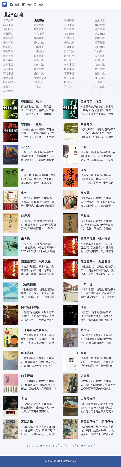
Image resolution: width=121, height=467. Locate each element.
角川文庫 (69, 77)
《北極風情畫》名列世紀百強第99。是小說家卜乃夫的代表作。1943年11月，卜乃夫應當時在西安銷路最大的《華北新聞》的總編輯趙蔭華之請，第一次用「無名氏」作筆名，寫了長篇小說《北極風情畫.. (38, 293)
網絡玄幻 (100, 33)
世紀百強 (39, 20)
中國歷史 (39, 47)
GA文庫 (38, 82)
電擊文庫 (8, 77)
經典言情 (100, 29)
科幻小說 (69, 64)
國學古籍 (8, 55)
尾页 (90, 446)
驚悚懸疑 (69, 33)
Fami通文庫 (9, 82)
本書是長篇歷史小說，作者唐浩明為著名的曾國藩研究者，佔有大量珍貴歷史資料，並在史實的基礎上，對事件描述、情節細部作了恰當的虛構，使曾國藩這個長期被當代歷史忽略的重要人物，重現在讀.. (97, 110)
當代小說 (39, 42)
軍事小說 (69, 73)
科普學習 (69, 47)
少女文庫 (100, 86)
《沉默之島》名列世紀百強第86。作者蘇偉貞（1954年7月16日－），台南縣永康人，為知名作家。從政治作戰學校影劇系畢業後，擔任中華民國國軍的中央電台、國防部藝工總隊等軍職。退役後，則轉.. (38, 430)
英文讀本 (39, 29)
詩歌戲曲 (100, 47)
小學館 (37, 86)
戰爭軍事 (39, 55)
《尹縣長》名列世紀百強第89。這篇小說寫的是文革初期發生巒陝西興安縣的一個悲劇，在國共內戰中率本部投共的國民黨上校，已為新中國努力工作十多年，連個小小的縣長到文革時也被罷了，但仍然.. (98, 385)
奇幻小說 (100, 24)
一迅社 (98, 82)
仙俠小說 (100, 64)
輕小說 (68, 60)
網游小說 (100, 60)
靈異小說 (100, 73)
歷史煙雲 (100, 20)
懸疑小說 (39, 24)
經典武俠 (69, 42)
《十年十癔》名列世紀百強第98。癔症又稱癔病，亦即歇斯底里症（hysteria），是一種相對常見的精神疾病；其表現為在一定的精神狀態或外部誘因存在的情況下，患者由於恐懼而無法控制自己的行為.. (98, 293)
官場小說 (39, 60)
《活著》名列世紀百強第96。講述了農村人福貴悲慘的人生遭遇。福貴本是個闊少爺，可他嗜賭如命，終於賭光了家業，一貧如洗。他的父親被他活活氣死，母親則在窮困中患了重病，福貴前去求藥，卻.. (97, 316)
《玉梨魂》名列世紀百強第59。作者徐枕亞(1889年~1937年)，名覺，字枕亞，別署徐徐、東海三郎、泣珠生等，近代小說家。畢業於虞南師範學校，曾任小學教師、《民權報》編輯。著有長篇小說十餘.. (98, 225)
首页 (40, 446)
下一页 (79, 446)
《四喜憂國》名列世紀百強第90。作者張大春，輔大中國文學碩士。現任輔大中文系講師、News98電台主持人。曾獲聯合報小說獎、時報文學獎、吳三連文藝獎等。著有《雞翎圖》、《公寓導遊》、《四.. (38, 385)
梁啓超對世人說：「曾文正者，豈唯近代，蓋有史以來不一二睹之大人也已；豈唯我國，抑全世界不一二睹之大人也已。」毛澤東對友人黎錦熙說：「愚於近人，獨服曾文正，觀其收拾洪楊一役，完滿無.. (37, 110)
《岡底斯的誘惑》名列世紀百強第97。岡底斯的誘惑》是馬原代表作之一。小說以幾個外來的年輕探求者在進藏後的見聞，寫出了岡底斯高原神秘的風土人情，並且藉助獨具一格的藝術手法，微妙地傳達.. (37, 316)
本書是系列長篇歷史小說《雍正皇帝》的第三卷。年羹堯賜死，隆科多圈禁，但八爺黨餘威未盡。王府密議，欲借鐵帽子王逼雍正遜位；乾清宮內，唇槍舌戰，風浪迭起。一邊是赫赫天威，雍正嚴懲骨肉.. (97, 247)
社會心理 (69, 38)
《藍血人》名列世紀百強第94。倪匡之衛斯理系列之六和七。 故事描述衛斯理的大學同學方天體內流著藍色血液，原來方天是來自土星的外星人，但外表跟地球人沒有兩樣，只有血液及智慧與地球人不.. (97, 339)
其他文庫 (8, 91)
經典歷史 (8, 33)
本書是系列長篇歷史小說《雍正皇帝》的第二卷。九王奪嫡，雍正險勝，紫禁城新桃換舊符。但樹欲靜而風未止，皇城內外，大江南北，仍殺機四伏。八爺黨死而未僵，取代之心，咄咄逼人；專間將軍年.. (37, 270)
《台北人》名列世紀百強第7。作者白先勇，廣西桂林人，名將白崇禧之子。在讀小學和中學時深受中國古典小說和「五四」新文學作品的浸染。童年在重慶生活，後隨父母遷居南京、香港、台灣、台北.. (38, 156)
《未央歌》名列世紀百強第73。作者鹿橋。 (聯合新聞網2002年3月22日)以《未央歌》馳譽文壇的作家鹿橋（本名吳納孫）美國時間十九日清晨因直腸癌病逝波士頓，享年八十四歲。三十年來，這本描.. (38, 247)
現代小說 (8, 60)
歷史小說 (69, 69)
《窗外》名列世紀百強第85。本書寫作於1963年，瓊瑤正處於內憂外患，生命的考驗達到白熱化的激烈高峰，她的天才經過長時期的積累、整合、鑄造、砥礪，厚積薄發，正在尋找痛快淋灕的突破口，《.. (38, 202)
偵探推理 (39, 33)
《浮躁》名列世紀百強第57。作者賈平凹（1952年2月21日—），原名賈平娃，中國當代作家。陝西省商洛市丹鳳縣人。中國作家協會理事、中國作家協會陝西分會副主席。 (97, 179)
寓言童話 (8, 38)
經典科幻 (8, 42)
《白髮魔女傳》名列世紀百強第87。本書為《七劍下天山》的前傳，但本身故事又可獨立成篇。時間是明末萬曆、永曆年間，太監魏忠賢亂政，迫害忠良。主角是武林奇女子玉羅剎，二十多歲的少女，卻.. (97, 407)
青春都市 (39, 38)
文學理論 (39, 51)
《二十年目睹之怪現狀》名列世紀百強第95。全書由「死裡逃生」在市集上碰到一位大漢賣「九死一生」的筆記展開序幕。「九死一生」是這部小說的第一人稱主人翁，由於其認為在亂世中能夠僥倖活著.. (37, 339)
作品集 (98, 51)
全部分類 (8, 20)
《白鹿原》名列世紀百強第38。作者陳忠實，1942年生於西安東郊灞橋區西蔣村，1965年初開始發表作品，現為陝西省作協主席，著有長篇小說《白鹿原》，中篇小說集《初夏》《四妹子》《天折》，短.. (38, 225)
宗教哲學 (8, 51)
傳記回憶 (8, 29)
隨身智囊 (69, 20)
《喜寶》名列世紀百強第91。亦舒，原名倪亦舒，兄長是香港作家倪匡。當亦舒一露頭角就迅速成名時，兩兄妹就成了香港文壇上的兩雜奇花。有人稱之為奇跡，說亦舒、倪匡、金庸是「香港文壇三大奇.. (97, 362)
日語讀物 (69, 51)
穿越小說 (39, 64)
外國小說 (100, 38)
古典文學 (100, 55)
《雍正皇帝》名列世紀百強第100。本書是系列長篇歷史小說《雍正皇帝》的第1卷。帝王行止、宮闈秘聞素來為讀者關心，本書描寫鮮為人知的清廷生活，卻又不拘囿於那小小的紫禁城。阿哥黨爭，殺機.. (98, 270)
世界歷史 (8, 47)
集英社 (7, 86)
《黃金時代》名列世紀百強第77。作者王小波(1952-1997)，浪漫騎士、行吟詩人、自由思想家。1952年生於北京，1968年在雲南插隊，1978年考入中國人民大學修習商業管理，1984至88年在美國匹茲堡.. (98, 133)
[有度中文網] (4, 4)
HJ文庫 (68, 82)
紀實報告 (100, 42)
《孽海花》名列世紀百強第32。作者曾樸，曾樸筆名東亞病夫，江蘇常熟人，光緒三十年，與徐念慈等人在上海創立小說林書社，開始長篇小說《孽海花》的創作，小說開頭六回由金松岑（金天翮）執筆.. (98, 202)
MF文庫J (100, 77)
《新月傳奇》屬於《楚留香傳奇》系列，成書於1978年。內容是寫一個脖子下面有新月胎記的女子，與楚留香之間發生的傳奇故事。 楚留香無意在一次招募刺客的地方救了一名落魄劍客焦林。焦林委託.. (97, 430)
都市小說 (8, 69)
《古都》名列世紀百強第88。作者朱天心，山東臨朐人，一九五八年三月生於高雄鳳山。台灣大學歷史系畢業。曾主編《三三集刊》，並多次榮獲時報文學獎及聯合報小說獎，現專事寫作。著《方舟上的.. (37, 407)
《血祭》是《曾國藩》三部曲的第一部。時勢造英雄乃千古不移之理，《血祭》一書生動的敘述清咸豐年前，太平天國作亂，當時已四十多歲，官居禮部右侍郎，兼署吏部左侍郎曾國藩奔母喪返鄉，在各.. (37, 133)
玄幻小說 (8, 64)
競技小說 (100, 69)
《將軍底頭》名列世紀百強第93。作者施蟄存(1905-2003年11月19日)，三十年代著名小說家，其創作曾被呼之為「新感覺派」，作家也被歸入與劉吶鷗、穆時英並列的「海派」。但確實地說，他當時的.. (38, 362)
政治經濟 (69, 55)
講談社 (68, 86)
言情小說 (69, 24)
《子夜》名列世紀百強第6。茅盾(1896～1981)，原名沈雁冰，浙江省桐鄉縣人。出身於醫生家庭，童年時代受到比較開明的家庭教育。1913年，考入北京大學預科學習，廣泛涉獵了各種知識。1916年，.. (98, 156)
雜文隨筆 (69, 29)
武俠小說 (8, 24)
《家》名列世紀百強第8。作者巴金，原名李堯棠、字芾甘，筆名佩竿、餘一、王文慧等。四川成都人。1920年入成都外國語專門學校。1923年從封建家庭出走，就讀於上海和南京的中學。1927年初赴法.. (38, 179)
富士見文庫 (40, 77)
